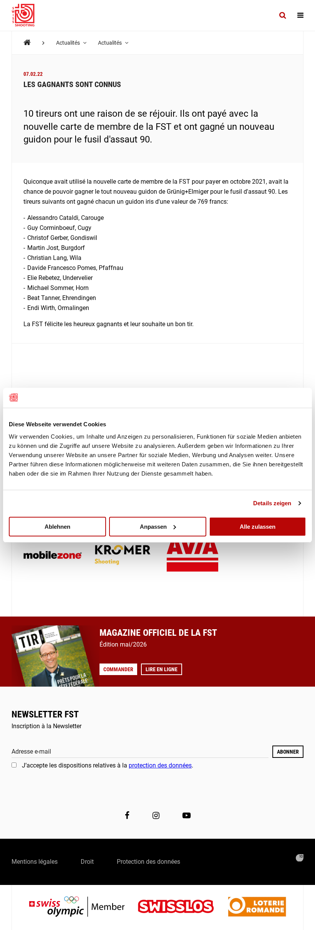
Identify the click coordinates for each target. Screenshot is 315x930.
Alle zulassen (257, 526)
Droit (87, 861)
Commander (118, 669)
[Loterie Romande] (257, 907)
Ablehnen (57, 526)
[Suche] (283, 15)
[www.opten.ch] (299, 858)
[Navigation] (300, 15)
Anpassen (153, 526)
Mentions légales (35, 861)
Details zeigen (272, 503)
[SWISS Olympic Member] (82, 907)
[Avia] (192, 555)
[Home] (27, 42)
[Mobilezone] (53, 555)
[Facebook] (127, 815)
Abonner (288, 752)
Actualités (68, 43)
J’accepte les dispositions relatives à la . (107, 765)
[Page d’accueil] (27, 15)
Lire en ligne (161, 669)
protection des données (160, 765)
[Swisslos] (182, 907)
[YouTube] (186, 815)
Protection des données (148, 861)
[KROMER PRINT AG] (123, 555)
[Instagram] (156, 815)
